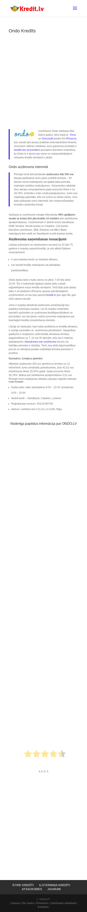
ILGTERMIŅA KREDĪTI (54, 885)
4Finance (71, 138)
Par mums (28, 903)
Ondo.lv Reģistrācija (25, 553)
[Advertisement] (43, 80)
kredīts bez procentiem (27, 149)
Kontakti (43, 906)
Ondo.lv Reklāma (23, 629)
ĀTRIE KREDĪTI (23, 885)
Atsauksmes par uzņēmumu (40, 341)
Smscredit (47, 138)
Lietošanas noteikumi (63, 903)
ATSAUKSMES (32, 889)
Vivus (73, 134)
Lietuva (15, 903)
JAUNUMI (54, 889)
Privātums (42, 903)
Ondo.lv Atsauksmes (25, 705)
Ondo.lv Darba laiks (25, 480)
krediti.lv (51, 295)
